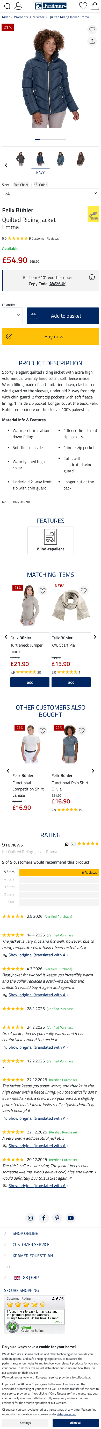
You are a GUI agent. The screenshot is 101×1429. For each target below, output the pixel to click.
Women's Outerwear (29, 16)
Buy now (53, 336)
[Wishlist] (83, 5)
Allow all (75, 1422)
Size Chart (21, 184)
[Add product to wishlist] (92, 29)
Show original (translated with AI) (38, 955)
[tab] (37, 139)
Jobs (7, 1266)
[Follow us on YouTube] (71, 1218)
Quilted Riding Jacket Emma (69, 16)
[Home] (51, 5)
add (30, 682)
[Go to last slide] (6, 637)
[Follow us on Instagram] (30, 1218)
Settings (25, 1422)
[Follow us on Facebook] (44, 1218)
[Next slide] (95, 165)
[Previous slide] (6, 165)
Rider (6, 16)
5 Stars (9, 871)
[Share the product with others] (92, 41)
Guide (43, 184)
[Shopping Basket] (95, 5)
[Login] (18, 5)
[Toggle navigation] (6, 6)
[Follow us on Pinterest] (57, 1218)
